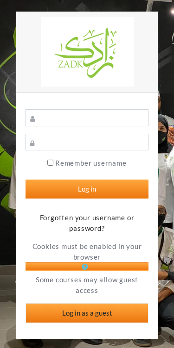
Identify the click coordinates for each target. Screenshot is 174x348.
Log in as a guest (87, 313)
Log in (87, 189)
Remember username (91, 163)
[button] (87, 266)
